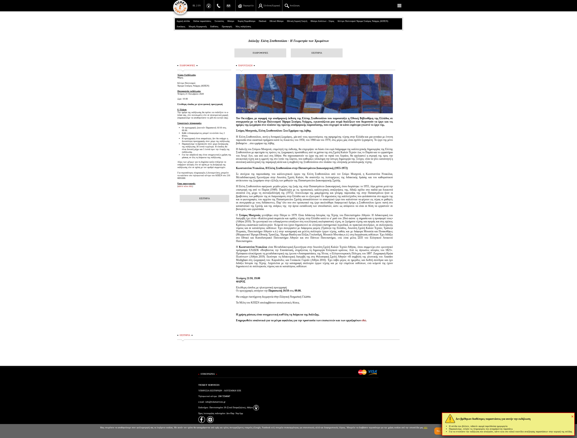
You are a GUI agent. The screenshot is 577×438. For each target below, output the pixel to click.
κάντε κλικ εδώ (185, 186)
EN (199, 5)
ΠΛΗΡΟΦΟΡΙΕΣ (260, 53)
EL (194, 5)
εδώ (364, 320)
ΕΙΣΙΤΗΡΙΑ (316, 53)
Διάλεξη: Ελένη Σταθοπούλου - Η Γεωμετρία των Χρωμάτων (288, 41)
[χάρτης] (256, 407)
